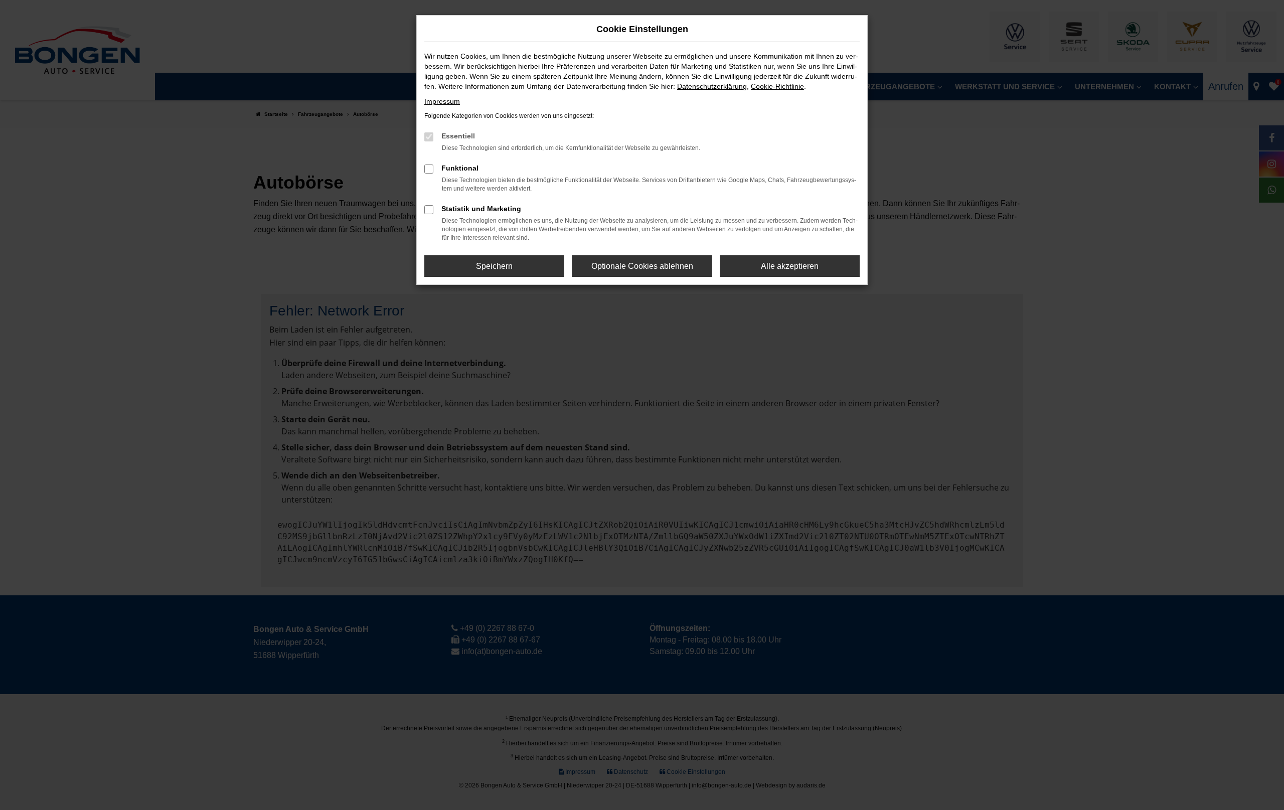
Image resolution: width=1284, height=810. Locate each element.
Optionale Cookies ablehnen (642, 266)
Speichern (494, 266)
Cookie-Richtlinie (777, 86)
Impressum (442, 101)
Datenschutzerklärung (712, 86)
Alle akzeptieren (790, 266)
